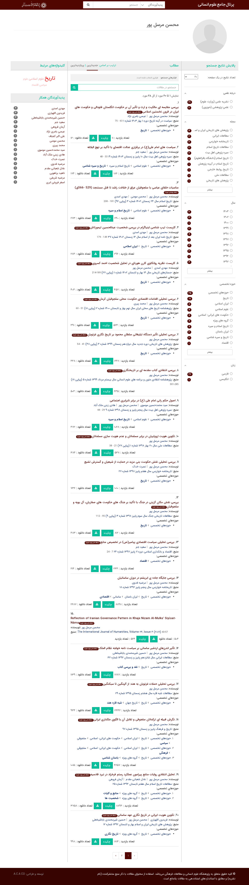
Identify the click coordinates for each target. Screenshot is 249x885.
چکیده (104, 138)
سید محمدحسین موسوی (153, 405)
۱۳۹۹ (209, 228)
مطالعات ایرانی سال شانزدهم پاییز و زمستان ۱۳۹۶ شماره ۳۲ (140, 657)
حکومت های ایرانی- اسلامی (105, 738)
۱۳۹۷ (209, 239)
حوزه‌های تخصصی (161, 130)
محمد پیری (140, 303)
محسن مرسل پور (158, 116)
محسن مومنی (138, 196)
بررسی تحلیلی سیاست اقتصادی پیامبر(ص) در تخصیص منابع (130, 542)
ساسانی (117, 597)
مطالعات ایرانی (209, 136)
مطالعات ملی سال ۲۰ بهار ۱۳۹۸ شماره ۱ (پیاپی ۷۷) (145, 445)
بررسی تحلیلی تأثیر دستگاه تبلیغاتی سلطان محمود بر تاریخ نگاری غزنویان (124, 334)
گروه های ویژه (130, 758)
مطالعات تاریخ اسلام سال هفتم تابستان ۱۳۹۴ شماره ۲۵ (142, 784)
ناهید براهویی (57, 173)
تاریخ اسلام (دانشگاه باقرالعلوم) (209, 158)
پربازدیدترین (77, 65)
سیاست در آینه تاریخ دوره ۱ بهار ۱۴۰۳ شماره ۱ (147, 121)
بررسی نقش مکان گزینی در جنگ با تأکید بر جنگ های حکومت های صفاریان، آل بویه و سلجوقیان (126, 504)
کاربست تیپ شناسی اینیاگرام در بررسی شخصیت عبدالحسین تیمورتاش (125, 227)
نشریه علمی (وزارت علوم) (209, 101)
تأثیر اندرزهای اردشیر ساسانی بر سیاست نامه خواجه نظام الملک (129, 648)
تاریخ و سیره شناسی (209, 337)
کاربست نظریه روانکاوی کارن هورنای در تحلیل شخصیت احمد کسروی (126, 263)
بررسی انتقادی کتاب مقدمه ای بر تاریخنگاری (141, 370)
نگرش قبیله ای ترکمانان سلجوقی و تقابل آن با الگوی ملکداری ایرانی (126, 719)
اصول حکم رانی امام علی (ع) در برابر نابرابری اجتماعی (142, 400)
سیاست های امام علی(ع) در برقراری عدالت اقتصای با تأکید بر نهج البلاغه (131, 147)
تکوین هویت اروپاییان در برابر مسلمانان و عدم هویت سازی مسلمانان (126, 436)
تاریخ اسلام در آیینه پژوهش (209, 164)
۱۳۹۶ (209, 245)
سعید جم (141, 152)
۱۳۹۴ (209, 256)
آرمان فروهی (116, 779)
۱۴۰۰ (209, 222)
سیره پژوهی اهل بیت (209, 152)
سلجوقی (81, 738)
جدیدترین (92, 65)
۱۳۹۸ (209, 234)
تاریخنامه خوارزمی (209, 141)
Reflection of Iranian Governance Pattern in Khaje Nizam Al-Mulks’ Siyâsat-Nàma (123, 620)
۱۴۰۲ (209, 217)
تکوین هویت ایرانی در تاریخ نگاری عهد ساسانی (138, 815)
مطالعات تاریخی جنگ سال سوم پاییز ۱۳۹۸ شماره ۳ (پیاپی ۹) (139, 516)
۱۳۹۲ (209, 262)
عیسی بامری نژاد (136, 116)
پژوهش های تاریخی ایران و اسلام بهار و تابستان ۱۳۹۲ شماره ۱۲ (137, 824)
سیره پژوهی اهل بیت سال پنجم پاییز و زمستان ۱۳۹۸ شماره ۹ (139, 410)
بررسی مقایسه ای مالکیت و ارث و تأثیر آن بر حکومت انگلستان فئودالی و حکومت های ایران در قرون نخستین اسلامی (127, 109)
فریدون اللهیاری (158, 820)
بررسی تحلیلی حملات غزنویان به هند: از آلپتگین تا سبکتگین (131, 684)
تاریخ (144, 246)
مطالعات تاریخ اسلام (209, 147)
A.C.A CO (19, 874)
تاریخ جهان (131, 703)
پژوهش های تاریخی (209, 180)
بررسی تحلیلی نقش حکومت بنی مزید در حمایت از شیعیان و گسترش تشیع (129, 462)
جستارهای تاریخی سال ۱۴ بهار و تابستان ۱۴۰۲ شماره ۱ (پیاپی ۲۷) (137, 272)
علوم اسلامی (140, 166)
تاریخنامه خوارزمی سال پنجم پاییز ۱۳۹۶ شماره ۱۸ (146, 587)
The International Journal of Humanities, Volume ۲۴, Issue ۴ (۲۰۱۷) (119, 632)
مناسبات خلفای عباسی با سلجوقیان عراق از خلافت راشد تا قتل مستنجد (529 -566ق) (127, 189)
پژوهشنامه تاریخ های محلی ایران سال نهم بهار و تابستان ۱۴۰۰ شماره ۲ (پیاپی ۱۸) (128, 308)
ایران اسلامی (131, 738)
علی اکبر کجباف (57, 136)
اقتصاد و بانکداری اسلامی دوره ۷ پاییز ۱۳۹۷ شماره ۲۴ (143, 552)
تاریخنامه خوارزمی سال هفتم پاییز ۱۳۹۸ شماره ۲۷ (145, 471)
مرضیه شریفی (57, 178)
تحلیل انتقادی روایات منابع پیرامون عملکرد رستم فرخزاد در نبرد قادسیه (125, 774)
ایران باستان (131, 597)
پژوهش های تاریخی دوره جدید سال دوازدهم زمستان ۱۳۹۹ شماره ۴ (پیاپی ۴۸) (128, 344)
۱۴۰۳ (209, 211)
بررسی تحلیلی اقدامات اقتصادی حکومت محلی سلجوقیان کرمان (130, 299)
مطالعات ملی (209, 175)
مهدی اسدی (120, 196)
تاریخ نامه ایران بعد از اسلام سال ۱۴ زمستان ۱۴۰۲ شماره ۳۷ (140, 237)
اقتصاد (35, 85)
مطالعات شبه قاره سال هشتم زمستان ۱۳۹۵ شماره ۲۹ (143, 693)
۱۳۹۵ (209, 250)
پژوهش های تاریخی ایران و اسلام (209, 130)
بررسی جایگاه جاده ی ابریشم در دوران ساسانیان (146, 578)
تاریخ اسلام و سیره (120, 166)
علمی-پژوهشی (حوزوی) (209, 107)
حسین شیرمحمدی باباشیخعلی (129, 653)
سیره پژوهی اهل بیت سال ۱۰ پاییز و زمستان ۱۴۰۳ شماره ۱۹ (140, 156)
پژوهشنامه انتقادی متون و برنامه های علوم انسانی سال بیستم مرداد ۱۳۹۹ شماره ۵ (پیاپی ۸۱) (121, 379)
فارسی (209, 374)
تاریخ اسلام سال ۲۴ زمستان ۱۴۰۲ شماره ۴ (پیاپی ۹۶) (143, 201)
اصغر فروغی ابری (55, 182)
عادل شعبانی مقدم (136, 779)
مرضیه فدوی (139, 583)
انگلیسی (209, 379)
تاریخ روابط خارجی (209, 169)
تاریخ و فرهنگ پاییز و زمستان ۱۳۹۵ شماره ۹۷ (147, 729)
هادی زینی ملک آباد (104, 405)
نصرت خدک (139, 466)
